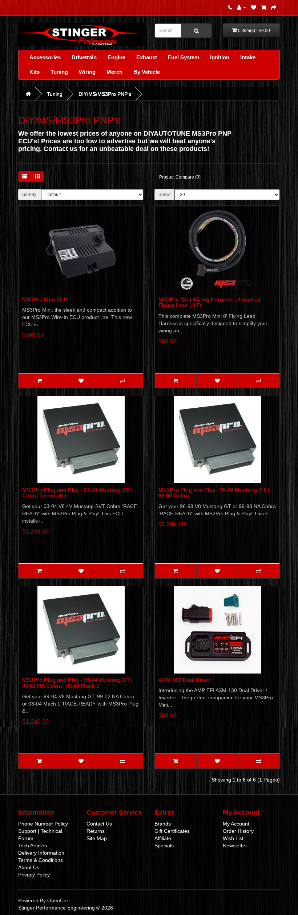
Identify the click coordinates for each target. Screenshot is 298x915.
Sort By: (29, 194)
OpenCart (58, 900)
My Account (236, 824)
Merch (114, 72)
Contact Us (99, 824)
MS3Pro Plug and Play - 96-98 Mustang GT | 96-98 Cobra (213, 493)
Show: (164, 194)
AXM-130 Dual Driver (185, 680)
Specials (164, 845)
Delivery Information (41, 853)
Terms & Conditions (40, 860)
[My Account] (241, 7)
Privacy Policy (34, 875)
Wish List (233, 838)
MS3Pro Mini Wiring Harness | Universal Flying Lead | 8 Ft (209, 302)
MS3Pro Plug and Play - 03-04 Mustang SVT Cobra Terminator (77, 493)
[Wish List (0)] (253, 7)
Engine (116, 57)
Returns (95, 831)
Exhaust (146, 57)
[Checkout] (273, 7)
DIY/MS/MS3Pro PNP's (104, 94)
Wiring (87, 72)
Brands (162, 824)
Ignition (219, 57)
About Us (28, 867)
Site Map (96, 838)
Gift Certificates (172, 831)
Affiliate (162, 838)
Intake (247, 57)
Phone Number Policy (43, 824)
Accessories (45, 57)
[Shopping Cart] (263, 7)
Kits (34, 72)
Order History (238, 831)
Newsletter (235, 845)
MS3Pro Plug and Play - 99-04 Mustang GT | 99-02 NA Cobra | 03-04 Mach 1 (77, 683)
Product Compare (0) (180, 177)
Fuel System (183, 57)
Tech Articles (32, 845)
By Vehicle (146, 72)
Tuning (59, 72)
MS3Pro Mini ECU (45, 299)
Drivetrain (84, 57)
